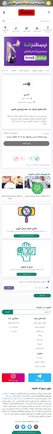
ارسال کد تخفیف (27, 274)
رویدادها (40, 339)
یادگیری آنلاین (24, 70)
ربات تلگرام (40, 331)
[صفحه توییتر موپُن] (23, 427)
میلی (15, 398)
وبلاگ (40, 335)
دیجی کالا (9, 396)
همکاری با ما (13, 327)
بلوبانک (4, 398)
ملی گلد (10, 398)
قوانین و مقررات (40, 366)
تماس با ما (13, 331)
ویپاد (49, 401)
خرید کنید (26, 143)
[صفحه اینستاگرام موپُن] (36, 427)
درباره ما (40, 357)
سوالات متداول (39, 362)
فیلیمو (33, 398)
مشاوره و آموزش (37, 70)
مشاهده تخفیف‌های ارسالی (26, 236)
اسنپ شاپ (21, 398)
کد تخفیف (7, 393)
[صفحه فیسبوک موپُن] (17, 427)
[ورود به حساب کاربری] (4, 12)
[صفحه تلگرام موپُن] (29, 427)
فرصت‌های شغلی (13, 322)
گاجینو (14, 70)
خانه (47, 70)
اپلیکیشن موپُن (40, 327)
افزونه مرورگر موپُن (40, 322)
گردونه (40, 344)
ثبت (9, 288)
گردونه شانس (39, 348)
